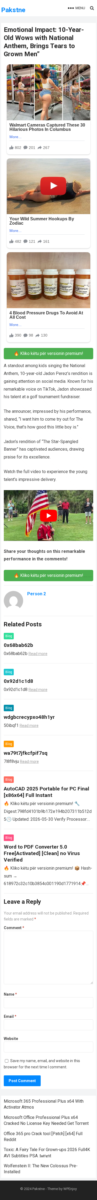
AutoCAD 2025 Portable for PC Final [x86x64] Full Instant (46, 792)
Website (11, 1038)
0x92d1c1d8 (18, 681)
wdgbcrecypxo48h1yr (29, 717)
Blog (8, 636)
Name (10, 994)
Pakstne (13, 10)
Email (10, 1016)
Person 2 (36, 593)
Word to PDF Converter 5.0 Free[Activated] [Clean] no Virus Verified (42, 853)
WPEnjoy (70, 1189)
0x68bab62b (18, 645)
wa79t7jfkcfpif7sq (25, 753)
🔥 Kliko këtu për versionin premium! (48, 353)
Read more (38, 653)
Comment (14, 928)
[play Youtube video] (48, 515)
